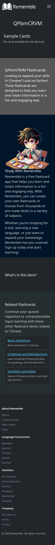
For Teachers (9, 476)
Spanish (6, 448)
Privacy (6, 524)
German (6, 462)
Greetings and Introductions (27, 354)
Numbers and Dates (21, 371)
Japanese (7, 443)
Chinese (6, 453)
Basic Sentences (18, 340)
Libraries (7, 501)
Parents (6, 486)
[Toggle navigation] (49, 6)
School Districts (11, 481)
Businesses (8, 496)
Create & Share (10, 419)
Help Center (9, 424)
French (6, 458)
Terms (5, 519)
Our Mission (9, 514)
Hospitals (7, 491)
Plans (5, 429)
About (5, 415)
